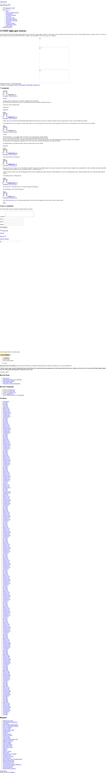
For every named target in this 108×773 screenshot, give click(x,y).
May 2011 (5, 620)
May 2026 (5, 405)
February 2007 (6, 688)
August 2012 (6, 600)
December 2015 (6, 547)
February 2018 (6, 512)
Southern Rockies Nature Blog (10, 722)
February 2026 (6, 409)
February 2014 (6, 576)
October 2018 (6, 502)
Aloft (7, 11)
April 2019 (5, 494)
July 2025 (5, 418)
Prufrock (5, 750)
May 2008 (5, 668)
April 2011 (5, 621)
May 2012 (5, 604)
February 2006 (6, 703)
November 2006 (7, 692)
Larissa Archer (6, 736)
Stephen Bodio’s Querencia (9, 768)
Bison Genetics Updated (8, 381)
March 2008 (6, 670)
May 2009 (5, 652)
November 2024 (7, 429)
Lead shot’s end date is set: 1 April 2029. (12, 379)
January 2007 (6, 689)
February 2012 (6, 608)
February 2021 (6, 485)
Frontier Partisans (7, 734)
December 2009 (6, 642)
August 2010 (6, 632)
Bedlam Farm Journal (8, 720)
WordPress (12, 772)
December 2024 (6, 428)
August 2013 (6, 584)
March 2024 (6, 439)
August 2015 (6, 552)
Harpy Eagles (6, 378)
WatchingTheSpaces (7, 767)
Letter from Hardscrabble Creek (10, 739)
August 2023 (6, 449)
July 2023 (5, 450)
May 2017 (5, 524)
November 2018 (7, 501)
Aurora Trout (12, 389)
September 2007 (7, 678)
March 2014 (6, 575)
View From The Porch (8, 765)
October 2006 (6, 693)
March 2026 (6, 408)
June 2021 (5, 483)
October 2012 (6, 597)
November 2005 (7, 707)
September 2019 (7, 493)
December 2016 (6, 531)
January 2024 (6, 442)
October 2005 (6, 709)
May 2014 (5, 572)
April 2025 (5, 422)
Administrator (11, 117)
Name (2, 219)
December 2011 (6, 611)
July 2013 (5, 585)
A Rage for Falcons (10, 23)
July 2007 (5, 681)
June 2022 (5, 467)
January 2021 (6, 486)
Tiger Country (9, 25)
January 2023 (6, 458)
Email (2, 221)
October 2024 (6, 430)
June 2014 (5, 571)
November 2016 (7, 532)
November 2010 (7, 628)
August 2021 (6, 481)
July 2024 (5, 434)
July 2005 (5, 713)
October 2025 (6, 414)
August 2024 (6, 433)
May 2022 (5, 469)
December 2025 (6, 412)
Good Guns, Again (10, 17)
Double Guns (36, 85)
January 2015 (6, 562)
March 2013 (6, 591)
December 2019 (6, 491)
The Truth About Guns (8, 763)
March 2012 (6, 607)
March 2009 (6, 654)
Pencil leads (21, 395)
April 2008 (5, 669)
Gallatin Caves (12, 392)
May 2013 (5, 588)
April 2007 (5, 685)
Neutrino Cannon (7, 742)
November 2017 (7, 516)
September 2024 (7, 432)
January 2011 (6, 625)
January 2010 (6, 641)
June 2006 (5, 698)
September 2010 (7, 631)
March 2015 (6, 559)
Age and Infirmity (22, 85)
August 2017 (6, 520)
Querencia (8, 21)
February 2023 (6, 457)
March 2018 (6, 511)
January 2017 (6, 530)
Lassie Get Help (6, 738)
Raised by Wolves (7, 751)
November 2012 (7, 596)
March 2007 (6, 686)
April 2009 (5, 653)
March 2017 (6, 527)
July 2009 (5, 649)
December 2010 (6, 627)
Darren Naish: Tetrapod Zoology (10, 724)
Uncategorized (10, 85)
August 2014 (6, 568)
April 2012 (5, 605)
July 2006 (5, 697)
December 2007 (6, 674)
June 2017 (5, 523)
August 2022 (6, 465)
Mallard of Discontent (8, 740)
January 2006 (6, 705)
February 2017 (6, 528)
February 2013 (6, 592)
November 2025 (7, 413)
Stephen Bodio (3, 1)
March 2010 (6, 638)
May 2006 (5, 699)
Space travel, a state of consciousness (11, 383)
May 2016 (5, 540)
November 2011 (6, 612)
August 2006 (6, 696)
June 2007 (5, 682)
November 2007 (7, 676)
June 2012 (5, 603)
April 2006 (5, 701)
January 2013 (6, 593)
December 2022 (6, 459)
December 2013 (6, 579)
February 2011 (6, 624)
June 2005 (5, 714)
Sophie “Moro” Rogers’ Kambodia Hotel (12, 759)
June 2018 (5, 507)
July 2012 (5, 601)
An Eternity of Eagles (11, 15)
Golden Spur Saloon (7, 735)
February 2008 (6, 672)
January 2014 (6, 577)
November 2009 (7, 644)
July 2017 (5, 522)
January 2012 (6, 609)
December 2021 (6, 475)
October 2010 (6, 629)
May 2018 (5, 508)
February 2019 (6, 497)
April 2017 (5, 526)
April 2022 (5, 470)
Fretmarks (5, 732)
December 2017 (6, 515)
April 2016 (5, 542)
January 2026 (6, 410)
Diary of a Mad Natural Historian (10, 726)
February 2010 (6, 640)
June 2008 (5, 666)
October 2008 (6, 661)
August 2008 (6, 664)
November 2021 (7, 477)
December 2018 (6, 499)
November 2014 (7, 564)
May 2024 (5, 437)
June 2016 (5, 539)
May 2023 (5, 453)
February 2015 (6, 560)
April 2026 (5, 406)
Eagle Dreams (9, 14)
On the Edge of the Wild (11, 20)
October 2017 (6, 518)
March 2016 (6, 543)
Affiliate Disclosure (7, 27)
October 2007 (6, 677)
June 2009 (5, 650)
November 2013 (7, 580)
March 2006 (6, 702)
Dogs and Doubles (7, 727)
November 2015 (7, 548)
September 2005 (7, 710)
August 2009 (6, 648)
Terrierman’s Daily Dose (8, 761)
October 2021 (6, 478)
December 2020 (6, 487)
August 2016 (6, 536)
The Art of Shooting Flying (12, 12)
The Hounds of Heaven (11, 19)
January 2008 (6, 673)
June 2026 (5, 404)
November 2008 (7, 660)
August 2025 (6, 417)
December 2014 (6, 563)
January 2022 (6, 474)
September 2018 (7, 503)
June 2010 (5, 634)
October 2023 (6, 446)
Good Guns (8, 16)
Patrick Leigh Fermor (8, 747)
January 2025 (6, 426)
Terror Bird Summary (8, 382)
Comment (2, 216)
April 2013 (5, 589)
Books (4, 9)
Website (2, 224)
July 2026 (5, 402)
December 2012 (6, 595)
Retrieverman (6, 752)
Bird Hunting (30, 85)
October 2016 (6, 534)
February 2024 (6, 441)
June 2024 (5, 436)
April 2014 (5, 573)
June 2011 (5, 619)
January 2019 (6, 498)
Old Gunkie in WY (7, 746)
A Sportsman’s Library (11, 24)
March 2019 (6, 495)
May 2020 (5, 490)
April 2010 (5, 637)
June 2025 (5, 420)
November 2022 (7, 461)
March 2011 (6, 623)
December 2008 (6, 658)
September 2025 (7, 416)
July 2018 (5, 506)
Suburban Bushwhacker (8, 760)
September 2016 (7, 535)
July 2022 (5, 466)
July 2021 (5, 482)
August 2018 (6, 504)
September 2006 (7, 694)
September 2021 (7, 479)
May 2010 (5, 636)
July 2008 (5, 665)
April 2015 (5, 558)
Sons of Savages (7, 757)
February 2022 (6, 473)
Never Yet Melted (7, 743)
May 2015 (5, 556)
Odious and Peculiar (7, 744)
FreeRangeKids (6, 731)
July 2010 (5, 633)
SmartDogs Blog (7, 755)
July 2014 (5, 569)
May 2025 (5, 421)
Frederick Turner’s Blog (8, 730)
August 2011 (6, 616)
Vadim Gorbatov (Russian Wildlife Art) (12, 764)
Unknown (10, 196)
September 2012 (7, 599)
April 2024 (5, 438)
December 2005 (6, 706)
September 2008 (7, 662)
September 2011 (6, 615)
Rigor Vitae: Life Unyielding (9, 754)
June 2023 (5, 451)
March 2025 (6, 424)
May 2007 (5, 684)
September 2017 (7, 519)
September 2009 (7, 646)
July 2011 (5, 617)
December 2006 (6, 690)
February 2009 (6, 656)
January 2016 (6, 546)
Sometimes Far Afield (8, 756)
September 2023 (7, 447)
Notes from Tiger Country (9, 8)
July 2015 (5, 554)
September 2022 (7, 463)
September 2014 (7, 567)
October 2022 (6, 462)
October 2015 (6, 550)
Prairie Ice (5, 748)
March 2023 (6, 455)
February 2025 (6, 425)
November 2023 (7, 445)
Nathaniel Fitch (11, 153)
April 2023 (5, 454)
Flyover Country (7, 728)
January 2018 (6, 514)
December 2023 (6, 443)
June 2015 (5, 555)
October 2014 (6, 566)
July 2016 (5, 538)
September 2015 (7, 551)
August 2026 (6, 401)
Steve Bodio (18, 83)
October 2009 (6, 645)
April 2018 (5, 510)
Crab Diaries (6, 723)
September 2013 (7, 583)
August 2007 (6, 680)
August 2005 (6, 711)
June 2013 (5, 587)
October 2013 (6, 581)
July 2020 (5, 489)
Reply (4, 112)
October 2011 (6, 613)
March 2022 (6, 471)
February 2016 (6, 544)
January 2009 (6, 657)
